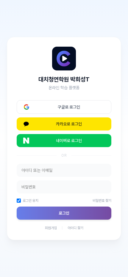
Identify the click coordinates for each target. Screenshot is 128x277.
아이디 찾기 (75, 228)
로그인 (64, 213)
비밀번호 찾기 (102, 201)
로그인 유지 (30, 201)
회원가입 (51, 228)
